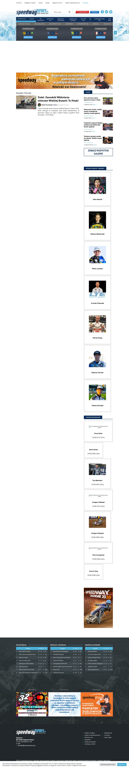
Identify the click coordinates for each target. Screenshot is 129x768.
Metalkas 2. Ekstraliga (61, 19)
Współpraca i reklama (29, 3)
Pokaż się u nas (88, 737)
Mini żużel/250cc (39, 24)
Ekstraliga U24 (50, 19)
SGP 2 (90, 19)
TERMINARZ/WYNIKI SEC (99, 19)
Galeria (88, 92)
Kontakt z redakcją (89, 733)
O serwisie (18, 3)
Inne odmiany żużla (55, 24)
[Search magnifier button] (69, 12)
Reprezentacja (22, 19)
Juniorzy (31, 19)
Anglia (55, 105)
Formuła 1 (96, 24)
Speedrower (69, 24)
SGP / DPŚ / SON (83, 19)
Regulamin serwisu (57, 3)
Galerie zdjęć (107, 737)
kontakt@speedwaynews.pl (26, 745)
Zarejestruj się (108, 733)
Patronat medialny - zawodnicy (95, 168)
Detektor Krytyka (83, 24)
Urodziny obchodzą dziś (93, 417)
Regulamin (87, 739)
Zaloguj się (85, 3)
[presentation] (13, 32)
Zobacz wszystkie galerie (98, 152)
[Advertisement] (64, 57)
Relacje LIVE (107, 24)
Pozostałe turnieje (24, 24)
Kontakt (47, 3)
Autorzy (40, 3)
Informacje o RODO (89, 744)
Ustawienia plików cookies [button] (108, 764)
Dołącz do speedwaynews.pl (72, 3)
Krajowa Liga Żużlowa (73, 19)
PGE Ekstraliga (40, 19)
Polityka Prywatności (90, 742)
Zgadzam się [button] (122, 764)
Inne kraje (109, 19)
